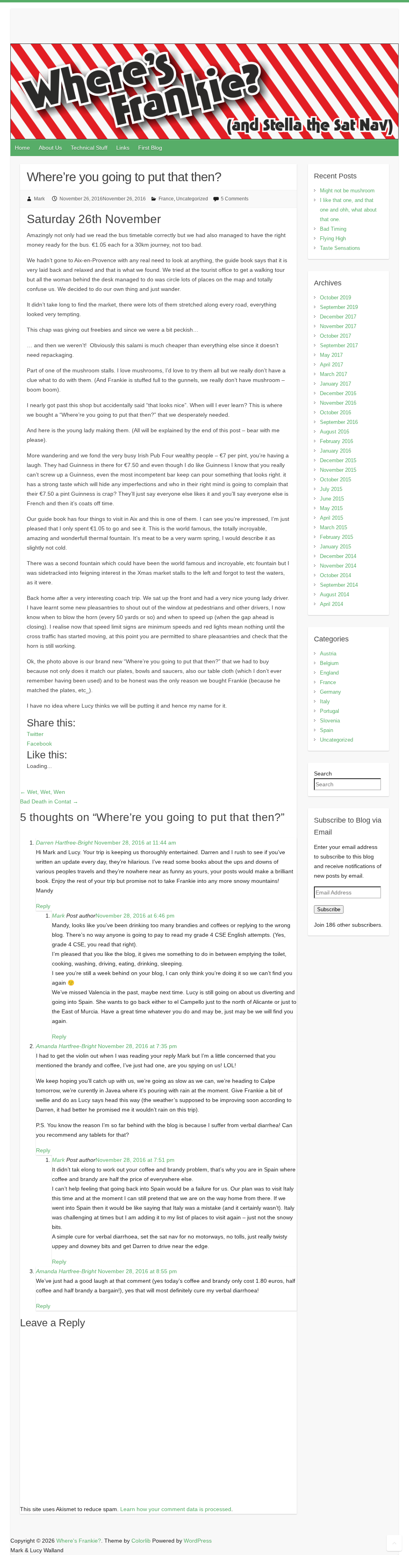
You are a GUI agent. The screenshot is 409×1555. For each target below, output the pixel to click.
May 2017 (331, 355)
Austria (328, 654)
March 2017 (333, 374)
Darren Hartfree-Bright (64, 842)
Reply (43, 906)
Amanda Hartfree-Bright (66, 1046)
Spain (326, 730)
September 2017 (339, 345)
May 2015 (331, 508)
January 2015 (335, 547)
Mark (39, 199)
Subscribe (328, 909)
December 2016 (338, 393)
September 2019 (339, 307)
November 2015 (338, 470)
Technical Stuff (89, 147)
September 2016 (339, 422)
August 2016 (334, 432)
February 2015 (336, 537)
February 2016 (336, 441)
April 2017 (331, 365)
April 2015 (331, 518)
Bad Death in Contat (49, 801)
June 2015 (332, 499)
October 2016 (335, 412)
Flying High (333, 238)
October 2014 (335, 575)
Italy (325, 701)
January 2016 (335, 451)
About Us (50, 147)
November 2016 (338, 403)
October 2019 (335, 298)
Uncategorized (192, 199)
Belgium (329, 663)
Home (22, 147)
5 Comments (234, 199)
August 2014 (334, 594)
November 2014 (338, 566)
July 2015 (331, 489)
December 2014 (338, 556)
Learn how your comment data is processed (175, 1509)
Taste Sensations (340, 248)
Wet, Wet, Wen (42, 792)
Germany (330, 692)
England (329, 673)
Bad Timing (333, 229)
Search (323, 773)
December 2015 (338, 460)
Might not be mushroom (347, 191)
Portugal (329, 711)
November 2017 (338, 326)
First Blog (150, 147)
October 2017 (335, 336)
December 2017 (338, 317)
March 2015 (333, 527)
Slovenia (330, 721)
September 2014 (339, 585)
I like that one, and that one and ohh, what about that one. (348, 209)
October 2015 (335, 480)
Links (122, 147)
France (166, 199)
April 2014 (331, 604)
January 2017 (335, 384)
